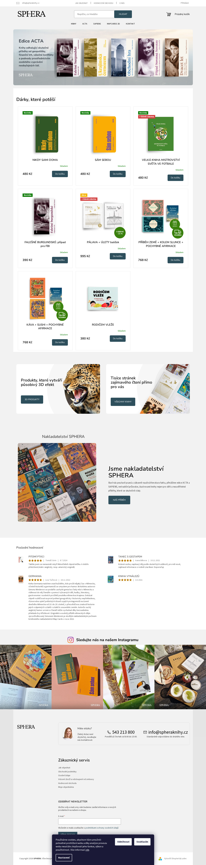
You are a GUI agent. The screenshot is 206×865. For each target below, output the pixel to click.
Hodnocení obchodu (103, 3)
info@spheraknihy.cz (168, 732)
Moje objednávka (66, 787)
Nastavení (64, 857)
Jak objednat (81, 3)
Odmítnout (123, 841)
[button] (26, 57)
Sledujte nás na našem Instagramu (107, 639)
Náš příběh (119, 499)
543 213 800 (123, 732)
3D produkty (32, 399)
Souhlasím (142, 841)
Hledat (123, 14)
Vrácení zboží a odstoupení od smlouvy (76, 779)
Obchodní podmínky (67, 771)
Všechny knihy (123, 401)
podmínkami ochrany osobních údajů (101, 827)
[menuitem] (73, 23)
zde (87, 850)
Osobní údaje (64, 775)
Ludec (184, 858)
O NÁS (121, 3)
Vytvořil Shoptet (171, 858)
